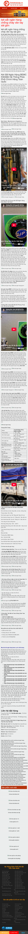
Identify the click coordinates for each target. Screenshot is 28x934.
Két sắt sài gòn (5, 871)
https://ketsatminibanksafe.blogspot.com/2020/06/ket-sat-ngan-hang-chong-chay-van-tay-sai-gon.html (13, 758)
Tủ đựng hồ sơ (18, 912)
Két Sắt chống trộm (6, 894)
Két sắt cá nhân (18, 881)
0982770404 (14, 932)
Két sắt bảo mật (5, 881)
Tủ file (3, 911)
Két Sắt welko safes (16, 713)
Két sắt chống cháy (19, 882)
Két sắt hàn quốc (6, 878)
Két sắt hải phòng (19, 871)
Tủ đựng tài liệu (5, 912)
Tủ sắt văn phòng (6, 905)
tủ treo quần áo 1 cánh (14, 831)
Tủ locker (17, 909)
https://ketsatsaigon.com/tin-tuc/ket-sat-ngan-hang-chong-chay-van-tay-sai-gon (12, 752)
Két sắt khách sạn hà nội (20, 872)
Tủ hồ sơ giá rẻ (5, 914)
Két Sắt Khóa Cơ (18, 885)
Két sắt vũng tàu (6, 874)
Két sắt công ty (18, 879)
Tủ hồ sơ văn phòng (19, 914)
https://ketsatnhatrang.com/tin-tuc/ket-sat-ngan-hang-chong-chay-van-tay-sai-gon (13, 743)
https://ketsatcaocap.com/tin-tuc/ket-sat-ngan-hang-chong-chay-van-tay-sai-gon (13, 755)
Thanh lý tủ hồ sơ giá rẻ (7, 916)
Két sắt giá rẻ (18, 878)
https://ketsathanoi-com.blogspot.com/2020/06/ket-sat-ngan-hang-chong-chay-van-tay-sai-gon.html (13, 772)
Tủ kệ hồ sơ (17, 922)
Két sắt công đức (19, 884)
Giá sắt (4, 908)
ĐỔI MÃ (5, 8)
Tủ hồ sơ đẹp (5, 904)
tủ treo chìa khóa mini (14, 794)
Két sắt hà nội (18, 875)
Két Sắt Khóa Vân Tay (20, 887)
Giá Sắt (4, 922)
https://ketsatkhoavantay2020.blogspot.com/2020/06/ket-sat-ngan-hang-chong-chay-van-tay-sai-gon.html (14, 783)
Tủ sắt (16, 911)
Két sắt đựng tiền (6, 877)
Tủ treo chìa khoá (19, 907)
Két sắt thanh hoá (19, 874)
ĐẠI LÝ (22, 8)
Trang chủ (5, 932)
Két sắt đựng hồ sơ (6, 891)
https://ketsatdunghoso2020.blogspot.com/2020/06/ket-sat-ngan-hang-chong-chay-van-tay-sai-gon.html (13, 775)
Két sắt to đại (5, 879)
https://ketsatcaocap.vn (11, 731)
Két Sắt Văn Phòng (6, 888)
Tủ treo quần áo (18, 908)
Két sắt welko (18, 877)
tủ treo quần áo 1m (14, 821)
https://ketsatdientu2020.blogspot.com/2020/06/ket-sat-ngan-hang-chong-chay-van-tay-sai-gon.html (13, 780)
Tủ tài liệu (17, 905)
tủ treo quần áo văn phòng (14, 858)
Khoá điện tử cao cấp (7, 895)
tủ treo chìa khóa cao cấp (14, 812)
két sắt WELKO (7, 551)
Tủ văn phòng (18, 915)
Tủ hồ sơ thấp (18, 904)
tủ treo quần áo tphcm (14, 840)
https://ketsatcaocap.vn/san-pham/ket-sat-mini (15, 679)
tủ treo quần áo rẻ (14, 849)
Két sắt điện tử (5, 875)
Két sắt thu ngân (6, 884)
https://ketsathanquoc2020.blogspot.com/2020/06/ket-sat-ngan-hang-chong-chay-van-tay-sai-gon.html (13, 778)
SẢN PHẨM (14, 8)
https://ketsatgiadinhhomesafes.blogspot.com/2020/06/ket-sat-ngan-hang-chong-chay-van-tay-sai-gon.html (14, 760)
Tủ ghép (4, 909)
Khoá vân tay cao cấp (20, 894)
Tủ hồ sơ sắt (5, 907)
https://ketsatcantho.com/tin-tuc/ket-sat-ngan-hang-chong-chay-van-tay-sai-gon (12, 741)
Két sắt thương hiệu (6, 882)
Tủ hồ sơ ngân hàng (6, 915)
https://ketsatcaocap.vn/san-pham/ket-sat (14, 683)
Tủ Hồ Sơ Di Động (6, 919)
